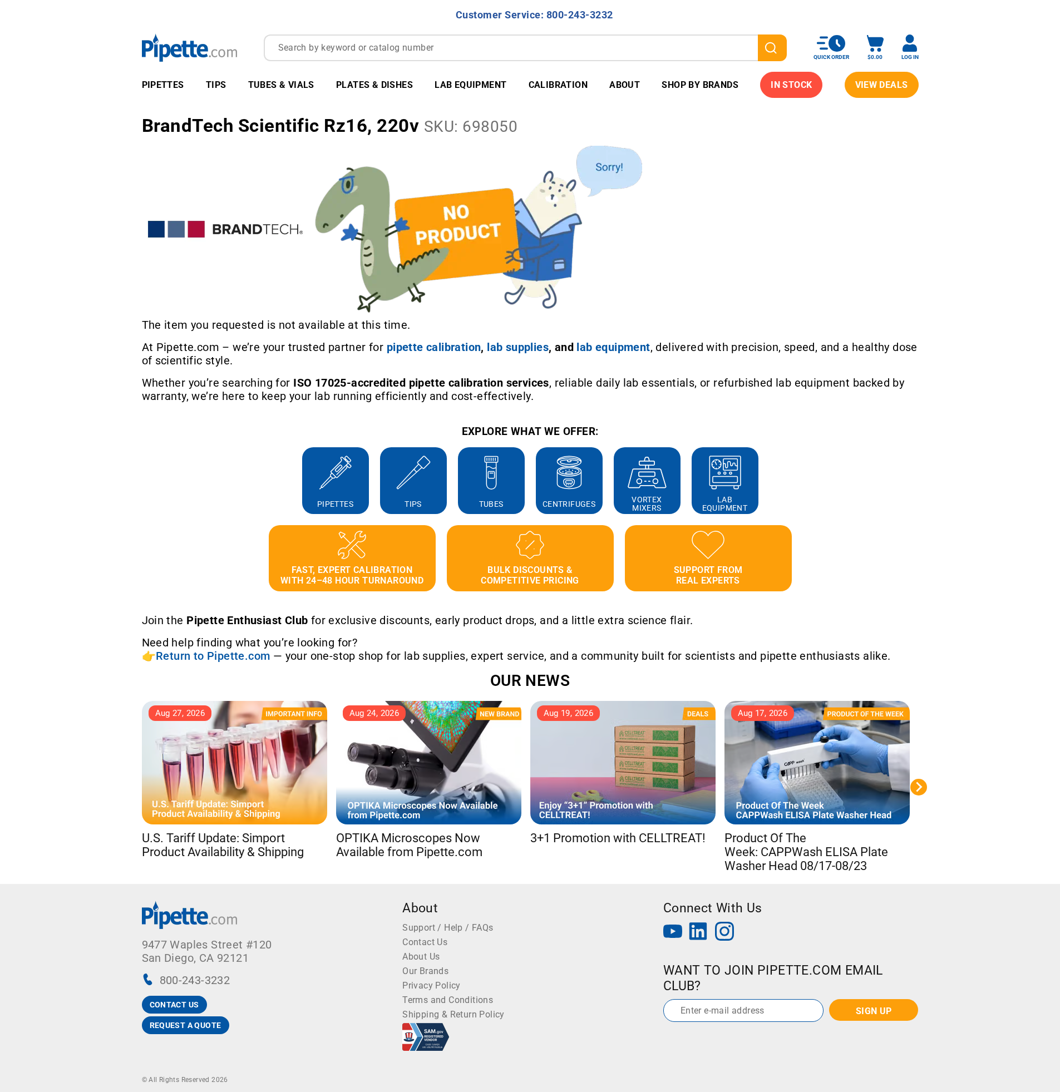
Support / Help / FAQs (447, 927)
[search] (772, 47)
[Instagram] (724, 932)
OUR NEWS (530, 680)
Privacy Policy (431, 985)
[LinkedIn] (698, 932)
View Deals (881, 85)
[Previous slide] (142, 480)
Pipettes (163, 85)
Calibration (558, 85)
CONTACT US (174, 1004)
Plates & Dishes (374, 85)
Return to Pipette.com (213, 656)
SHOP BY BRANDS (700, 85)
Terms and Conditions (447, 1000)
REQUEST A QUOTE (185, 1025)
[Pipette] (189, 47)
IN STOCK (791, 85)
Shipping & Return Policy (453, 1014)
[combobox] (525, 47)
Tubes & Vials (281, 85)
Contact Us (424, 942)
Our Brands (425, 971)
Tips (216, 85)
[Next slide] (918, 480)
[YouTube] (672, 932)
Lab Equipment (470, 85)
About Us (421, 956)
